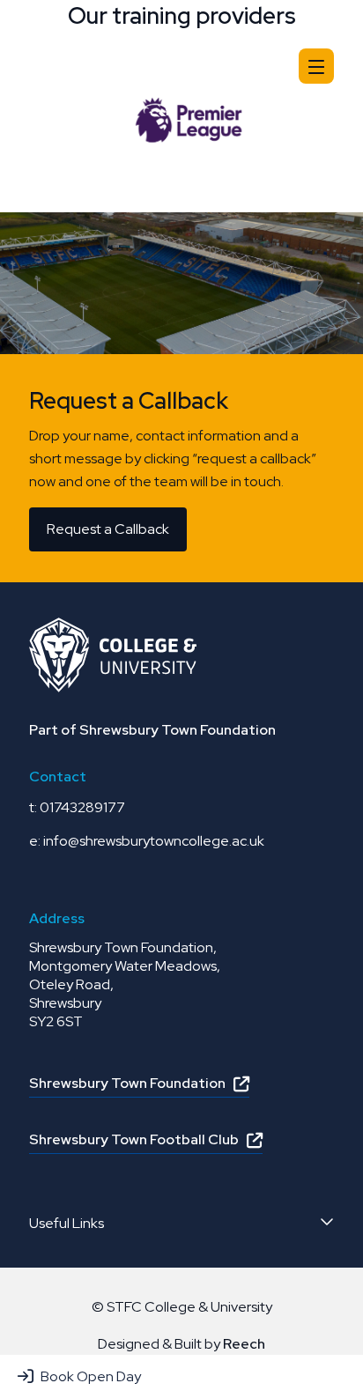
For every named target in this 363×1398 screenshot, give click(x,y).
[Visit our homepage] (112, 64)
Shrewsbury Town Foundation (127, 1083)
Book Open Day (91, 1376)
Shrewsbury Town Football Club (134, 1139)
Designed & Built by (181, 1344)
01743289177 (82, 807)
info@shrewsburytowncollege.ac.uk (153, 841)
